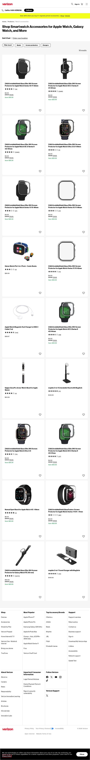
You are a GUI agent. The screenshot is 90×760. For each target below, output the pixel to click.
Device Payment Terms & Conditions (32, 685)
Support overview (75, 617)
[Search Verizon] (72, 4)
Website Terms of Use (43, 734)
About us (4, 677)
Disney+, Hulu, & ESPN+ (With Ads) (32, 638)
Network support (74, 656)
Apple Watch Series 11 (31, 643)
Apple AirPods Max (30, 632)
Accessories (5, 622)
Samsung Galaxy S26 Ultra (33, 627)
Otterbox (49, 617)
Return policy (73, 622)
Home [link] (4, 21)
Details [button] (67, 16)
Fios (25, 648)
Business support (75, 632)
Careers (4, 682)
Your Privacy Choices (43, 728)
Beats (48, 627)
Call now (29, 10)
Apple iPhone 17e (29, 622)
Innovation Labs (6, 716)
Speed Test (72, 661)
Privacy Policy (29, 728)
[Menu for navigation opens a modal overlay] (86, 4)
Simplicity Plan (6, 627)
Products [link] (11, 21)
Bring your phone (7, 648)
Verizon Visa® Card (30, 653)
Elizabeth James (52, 646)
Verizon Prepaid (6, 632)
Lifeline (71, 646)
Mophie (48, 632)
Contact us (72, 627)
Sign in (71, 636)
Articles (3, 701)
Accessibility (73, 651)
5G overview (5, 711)
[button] (15, 38)
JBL (47, 636)
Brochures (4, 706)
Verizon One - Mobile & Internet (9, 642)
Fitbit (48, 641)
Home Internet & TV (7, 636)
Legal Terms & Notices (31, 679)
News (3, 687)
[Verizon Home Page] (7, 4)
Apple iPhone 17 (29, 617)
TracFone (4, 653)
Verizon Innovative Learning (10, 696)
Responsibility (6, 691)
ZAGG (48, 622)
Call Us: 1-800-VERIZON (13, 10)
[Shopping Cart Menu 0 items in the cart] (81, 4)
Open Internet (29, 734)
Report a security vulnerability (29, 692)
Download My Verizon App (78, 641)
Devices (4, 617)
